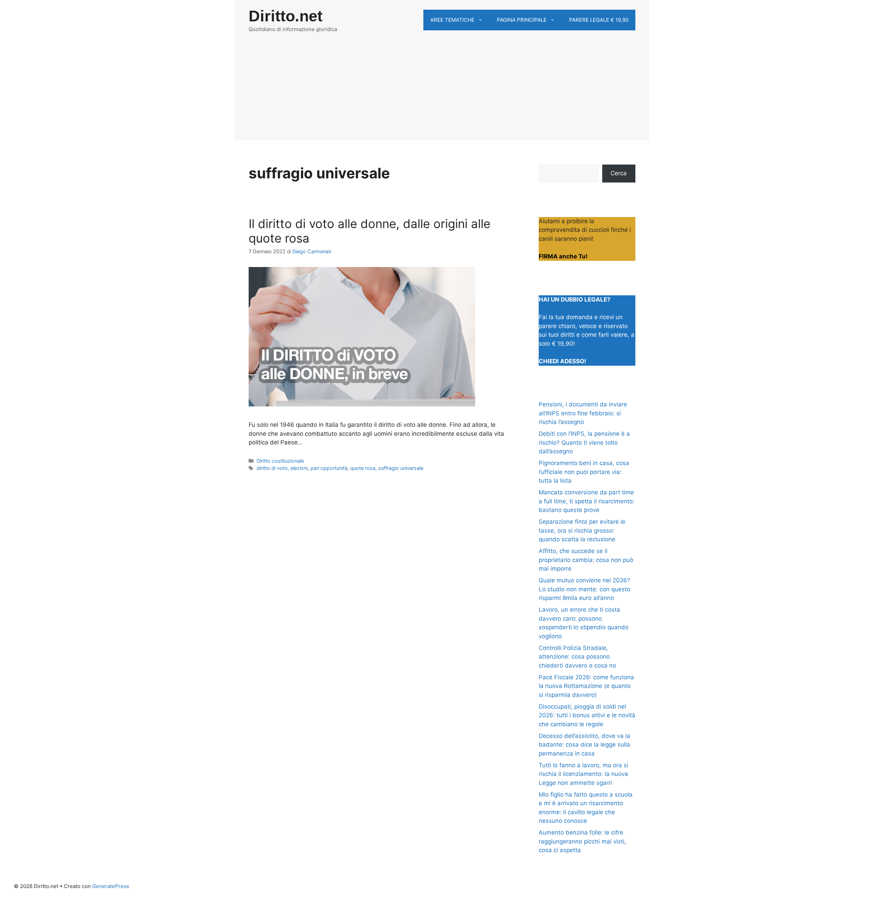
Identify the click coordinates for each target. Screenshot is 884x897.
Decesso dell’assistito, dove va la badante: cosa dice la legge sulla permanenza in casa (584, 744)
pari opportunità (328, 468)
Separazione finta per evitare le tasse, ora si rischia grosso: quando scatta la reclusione (582, 530)
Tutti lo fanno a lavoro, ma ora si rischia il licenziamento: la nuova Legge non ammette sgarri (583, 774)
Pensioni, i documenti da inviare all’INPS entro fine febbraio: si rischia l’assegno (583, 413)
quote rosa (362, 468)
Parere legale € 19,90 (598, 20)
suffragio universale (400, 468)
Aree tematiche (452, 20)
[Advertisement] (442, 92)
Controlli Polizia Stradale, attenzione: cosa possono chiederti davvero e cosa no (577, 656)
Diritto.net (286, 16)
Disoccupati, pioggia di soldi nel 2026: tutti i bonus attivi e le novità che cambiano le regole (587, 715)
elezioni (299, 468)
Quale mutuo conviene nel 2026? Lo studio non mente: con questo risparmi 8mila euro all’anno (584, 589)
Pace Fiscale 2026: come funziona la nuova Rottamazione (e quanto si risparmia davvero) (586, 686)
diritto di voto (272, 468)
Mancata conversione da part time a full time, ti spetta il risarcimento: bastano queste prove (586, 501)
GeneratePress (110, 886)
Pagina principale (522, 20)
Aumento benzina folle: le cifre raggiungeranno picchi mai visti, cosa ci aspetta (582, 841)
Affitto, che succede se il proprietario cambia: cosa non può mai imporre (586, 560)
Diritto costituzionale (280, 461)
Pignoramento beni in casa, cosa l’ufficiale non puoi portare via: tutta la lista (584, 472)
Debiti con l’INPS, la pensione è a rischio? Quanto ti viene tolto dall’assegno (584, 442)
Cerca (619, 173)
